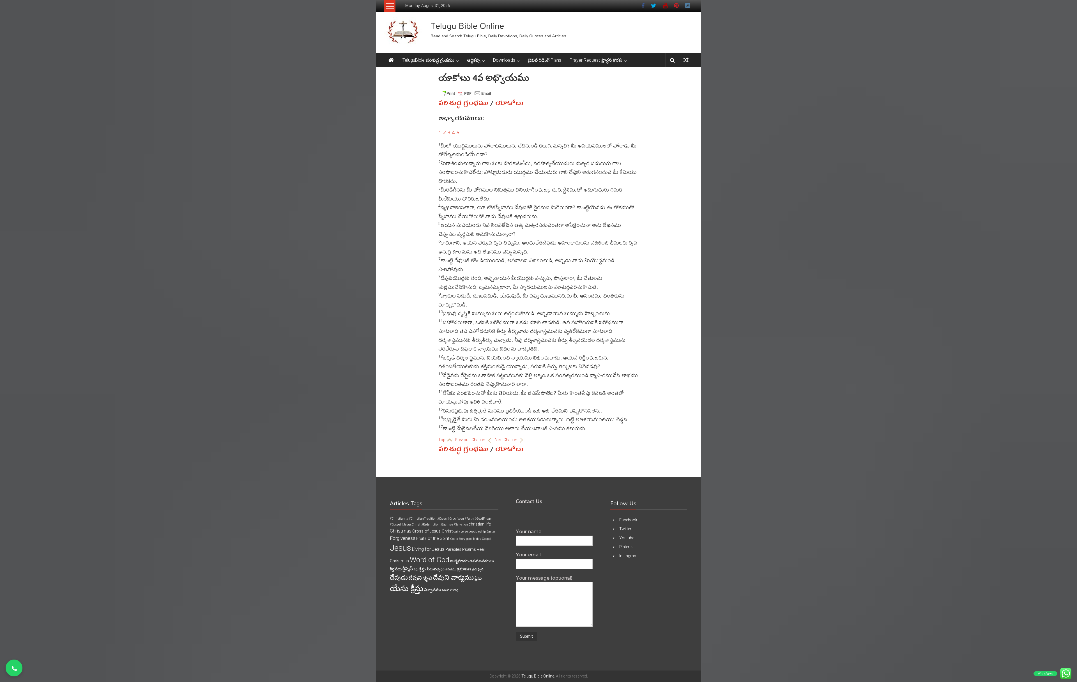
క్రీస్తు (416, 569)
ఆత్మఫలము (459, 560)
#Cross (442, 518)
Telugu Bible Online (467, 25)
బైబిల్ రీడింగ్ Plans (544, 60)
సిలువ (445, 590)
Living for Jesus (428, 549)
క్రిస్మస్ (407, 569)
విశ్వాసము (432, 589)
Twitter (625, 529)
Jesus (400, 548)
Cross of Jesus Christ (432, 531)
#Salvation (461, 524)
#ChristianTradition (422, 518)
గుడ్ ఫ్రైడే (478, 569)
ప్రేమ (478, 578)
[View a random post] (686, 60)
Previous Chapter (470, 439)
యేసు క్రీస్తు (406, 588)
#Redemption (430, 524)
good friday (473, 539)
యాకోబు (509, 103)
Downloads (504, 60)
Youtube (626, 538)
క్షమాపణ (464, 569)
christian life (480, 524)
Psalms (469, 549)
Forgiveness (402, 538)
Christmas (400, 531)
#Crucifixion (456, 518)
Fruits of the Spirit (432, 538)
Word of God (429, 560)
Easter (491, 531)
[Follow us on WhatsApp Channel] (14, 668)
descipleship (477, 531)
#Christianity (399, 518)
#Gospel (395, 524)
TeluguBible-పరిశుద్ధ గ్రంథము (428, 60)
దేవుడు (399, 577)
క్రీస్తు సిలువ (428, 569)
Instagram (628, 556)
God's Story (457, 539)
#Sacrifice (446, 524)
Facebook (628, 520)
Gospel (486, 539)
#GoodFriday (483, 518)
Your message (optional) (544, 577)
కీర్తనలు (396, 569)
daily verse (461, 531)
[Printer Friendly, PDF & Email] (465, 93)
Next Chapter (506, 439)
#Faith (469, 518)
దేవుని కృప (420, 578)
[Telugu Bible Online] (391, 60)
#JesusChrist (411, 524)
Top (442, 439)
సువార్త (454, 590)
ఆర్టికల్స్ (473, 60)
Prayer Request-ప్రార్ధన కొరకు (596, 60)
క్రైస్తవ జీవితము (447, 569)
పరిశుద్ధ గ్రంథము (463, 103)
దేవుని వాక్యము (453, 577)
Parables (453, 549)
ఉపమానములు (482, 560)
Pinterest (627, 547)
